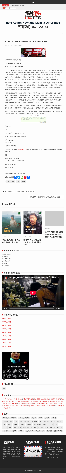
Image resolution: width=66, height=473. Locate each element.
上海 (20, 418)
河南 (10, 427)
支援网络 (59, 421)
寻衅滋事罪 (34, 421)
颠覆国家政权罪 (58, 431)
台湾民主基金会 (28, 403)
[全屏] (62, 308)
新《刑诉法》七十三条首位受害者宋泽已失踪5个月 (19, 191)
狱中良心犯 (26, 427)
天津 (20, 421)
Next (27, 379)
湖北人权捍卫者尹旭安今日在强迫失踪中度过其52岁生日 (32, 242)
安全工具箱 (15, 406)
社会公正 (33, 427)
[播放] (4, 308)
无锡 (4, 424)
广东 (18, 181)
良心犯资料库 (29, 431)
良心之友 (20, 403)
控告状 (53, 421)
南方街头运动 (45, 399)
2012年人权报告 (7, 343)
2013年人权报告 (7, 339)
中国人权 (36, 401)
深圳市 (23, 181)
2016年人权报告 (7, 329)
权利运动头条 (37, 424)
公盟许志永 (49, 403)
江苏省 (5, 427)
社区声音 (40, 427)
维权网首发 (13, 431)
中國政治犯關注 (7, 408)
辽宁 (43, 431)
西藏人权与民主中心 (54, 401)
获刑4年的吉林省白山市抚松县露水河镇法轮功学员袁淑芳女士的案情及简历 (54, 234)
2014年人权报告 (7, 336)
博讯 (7, 401)
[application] (33, 292)
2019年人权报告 (7, 318)
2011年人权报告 (7, 346)
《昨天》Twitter (17, 399)
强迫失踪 (46, 421)
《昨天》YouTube (7, 399)
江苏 (56, 424)
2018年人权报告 (7, 322)
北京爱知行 (37, 403)
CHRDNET (17, 401)
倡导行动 (34, 418)
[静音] (59, 308)
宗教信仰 (26, 421)
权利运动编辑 (18, 45)
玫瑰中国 (51, 406)
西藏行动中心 (23, 406)
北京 (11, 421)
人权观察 (14, 403)
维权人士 (59, 427)
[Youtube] (4, 388)
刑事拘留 (54, 418)
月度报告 (21, 424)
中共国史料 (37, 399)
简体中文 (7, 8)
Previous (4, 379)
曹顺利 (15, 424)
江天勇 (51, 424)
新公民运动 (57, 403)
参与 (62, 406)
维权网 (58, 399)
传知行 (43, 403)
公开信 (40, 418)
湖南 (19, 427)
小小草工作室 (10, 181)
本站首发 (29, 424)
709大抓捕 (6, 418)
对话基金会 (44, 406)
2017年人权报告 (7, 325)
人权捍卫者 (26, 418)
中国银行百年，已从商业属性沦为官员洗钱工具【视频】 (45, 197)
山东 (41, 421)
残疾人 (45, 424)
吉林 (16, 421)
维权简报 (5, 431)
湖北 (15, 427)
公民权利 (47, 418)
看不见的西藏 (43, 401)
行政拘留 (37, 431)
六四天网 (52, 399)
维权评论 (20, 431)
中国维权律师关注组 (26, 401)
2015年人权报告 (7, 332)
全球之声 (8, 406)
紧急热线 (52, 427)
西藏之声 (37, 406)
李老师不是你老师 (28, 399)
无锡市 (9, 424)
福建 (46, 427)
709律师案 (13, 418)
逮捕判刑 (49, 431)
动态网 (11, 401)
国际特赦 (8, 403)
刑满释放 (5, 421)
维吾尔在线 (31, 406)
